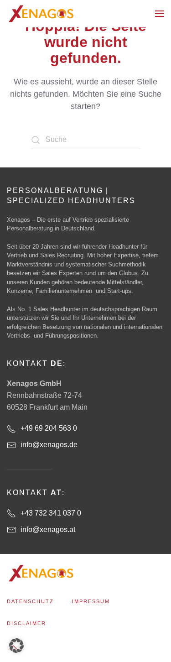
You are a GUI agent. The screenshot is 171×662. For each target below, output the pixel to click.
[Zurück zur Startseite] (41, 13)
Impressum (91, 601)
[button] (159, 13)
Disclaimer (26, 623)
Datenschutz (30, 601)
